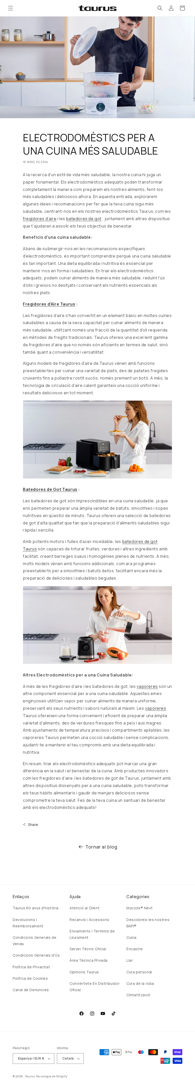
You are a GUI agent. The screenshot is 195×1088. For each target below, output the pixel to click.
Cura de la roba (140, 983)
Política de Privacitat (31, 966)
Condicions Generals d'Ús (36, 955)
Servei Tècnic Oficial (88, 948)
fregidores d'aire (39, 218)
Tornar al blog (101, 847)
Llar (129, 960)
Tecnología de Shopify (52, 1076)
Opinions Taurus (84, 972)
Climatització (138, 994)
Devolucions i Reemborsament (28, 922)
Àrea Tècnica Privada (89, 960)
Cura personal (139, 972)
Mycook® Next (139, 907)
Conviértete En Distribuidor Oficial (95, 986)
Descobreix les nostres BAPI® (147, 922)
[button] (10, 8)
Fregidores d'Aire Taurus (49, 304)
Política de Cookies (30, 978)
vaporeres (147, 686)
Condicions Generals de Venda (34, 940)
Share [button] (33, 824)
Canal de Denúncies (31, 989)
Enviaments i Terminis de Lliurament (92, 934)
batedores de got (84, 218)
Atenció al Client (85, 907)
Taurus (30, 1076)
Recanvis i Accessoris (89, 919)
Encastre (134, 948)
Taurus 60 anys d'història (36, 907)
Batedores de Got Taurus (50, 489)
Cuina (131, 937)
